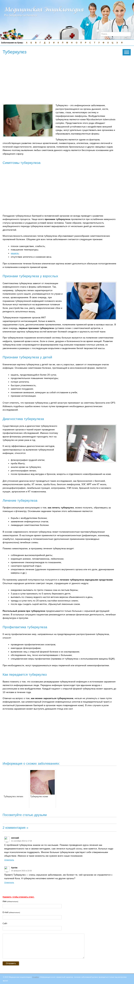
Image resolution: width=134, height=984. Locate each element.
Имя (10, 901)
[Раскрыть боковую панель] (127, 52)
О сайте (35, 977)
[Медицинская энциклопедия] (44, 19)
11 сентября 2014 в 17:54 (21, 841)
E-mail (11, 912)
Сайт (5, 923)
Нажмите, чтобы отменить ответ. (18, 897)
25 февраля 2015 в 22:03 (21, 871)
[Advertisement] (62, 79)
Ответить (9, 860)
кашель (15, 253)
